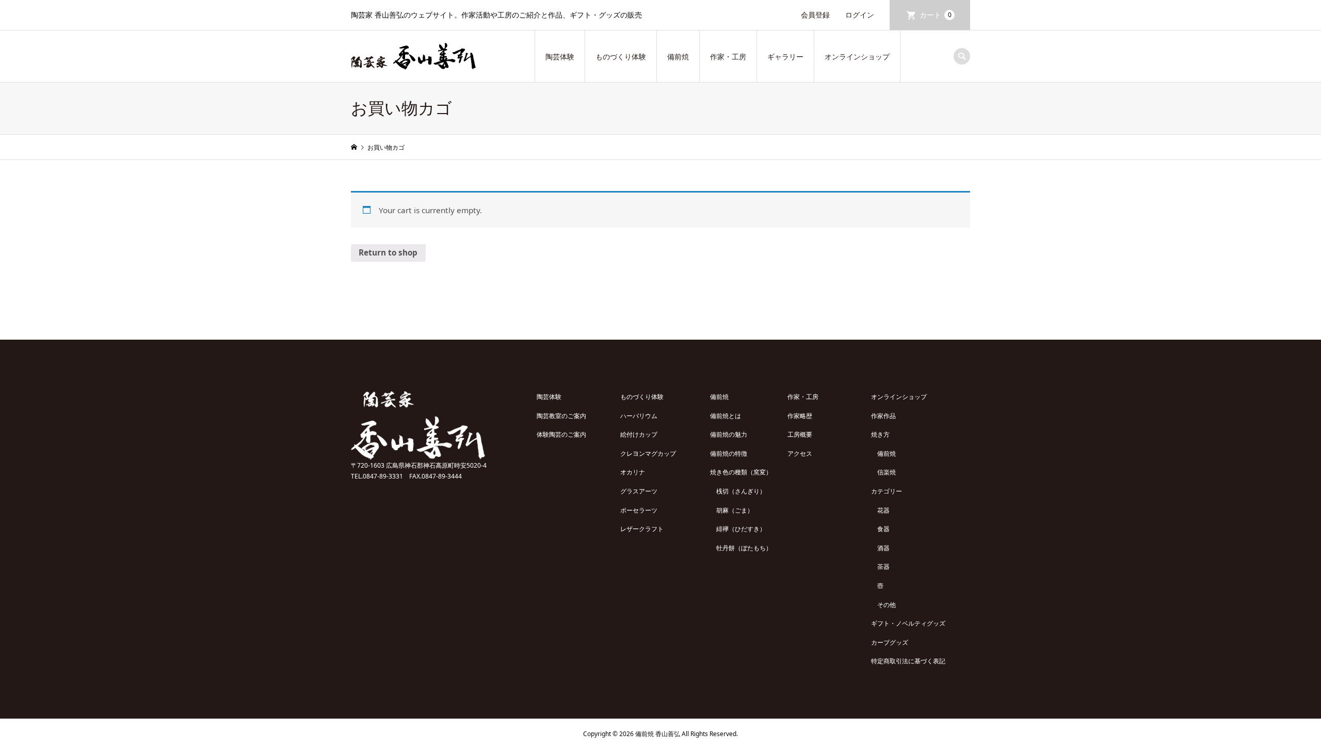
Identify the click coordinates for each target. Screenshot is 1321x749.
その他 (886, 604)
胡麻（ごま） (734, 510)
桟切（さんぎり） (741, 491)
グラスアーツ (638, 491)
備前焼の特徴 (728, 453)
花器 (883, 510)
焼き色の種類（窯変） (741, 472)
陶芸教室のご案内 (561, 415)
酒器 (883, 548)
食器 (883, 528)
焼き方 (880, 434)
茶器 (883, 566)
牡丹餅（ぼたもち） (744, 548)
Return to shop (388, 252)
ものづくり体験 (620, 56)
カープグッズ (889, 642)
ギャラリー (785, 56)
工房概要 (799, 434)
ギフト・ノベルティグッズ (908, 623)
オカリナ (632, 472)
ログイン (859, 15)
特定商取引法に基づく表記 (908, 661)
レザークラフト (642, 528)
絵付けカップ (638, 434)
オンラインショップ (857, 56)
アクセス (799, 453)
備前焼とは (725, 415)
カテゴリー (886, 491)
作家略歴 (799, 415)
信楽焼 (886, 472)
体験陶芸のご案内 (561, 434)
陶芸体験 (559, 56)
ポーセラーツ (638, 510)
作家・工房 (728, 56)
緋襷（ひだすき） (741, 528)
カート (936, 15)
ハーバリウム (638, 415)
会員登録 (815, 15)
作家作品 (883, 415)
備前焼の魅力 (728, 434)
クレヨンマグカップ (648, 453)
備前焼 (678, 56)
